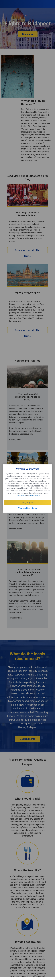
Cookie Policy (20, 495)
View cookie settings (27, 508)
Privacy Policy (34, 495)
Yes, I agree (27, 503)
